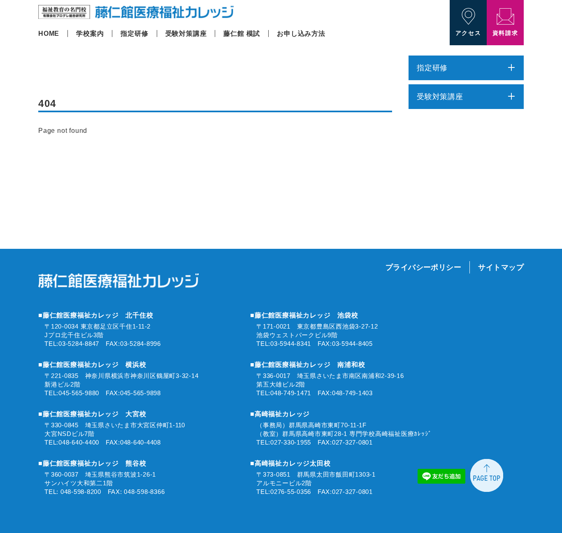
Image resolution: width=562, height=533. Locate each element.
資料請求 (505, 33)
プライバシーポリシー (424, 267)
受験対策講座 (186, 33)
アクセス (468, 33)
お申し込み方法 (301, 33)
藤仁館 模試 (241, 33)
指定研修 (134, 33)
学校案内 (90, 33)
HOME (48, 33)
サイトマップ (501, 267)
